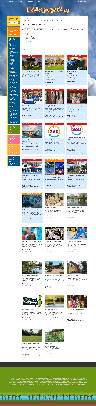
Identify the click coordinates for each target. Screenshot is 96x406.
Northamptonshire (18, 382)
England (28, 18)
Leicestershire (36, 381)
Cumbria (83, 378)
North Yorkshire (63, 384)
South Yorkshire (72, 384)
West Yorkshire (81, 384)
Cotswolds (77, 378)
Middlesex (75, 381)
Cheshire (64, 378)
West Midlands (36, 384)
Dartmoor (11, 379)
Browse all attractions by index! (13, 163)
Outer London (55, 381)
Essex (39, 379)
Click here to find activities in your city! (14, 152)
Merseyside (69, 381)
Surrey (81, 382)
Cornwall (70, 378)
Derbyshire (18, 379)
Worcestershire (49, 384)
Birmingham (34, 378)
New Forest (81, 381)
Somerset (64, 382)
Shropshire (59, 382)
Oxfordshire (45, 382)
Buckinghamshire (46, 378)
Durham (34, 379)
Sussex (85, 382)
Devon (24, 379)
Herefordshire (64, 379)
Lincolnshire (44, 381)
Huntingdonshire (80, 379)
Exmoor (44, 379)
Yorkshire (56, 384)
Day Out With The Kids (50, 399)
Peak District (52, 382)
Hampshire (58, 379)
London (49, 381)
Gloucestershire (50, 379)
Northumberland (28, 382)
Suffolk (77, 382)
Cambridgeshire (57, 378)
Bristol (40, 378)
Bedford (24, 49)
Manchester (63, 381)
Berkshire (28, 378)
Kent (18, 381)
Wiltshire (42, 384)
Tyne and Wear (20, 384)
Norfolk (11, 382)
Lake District (23, 381)
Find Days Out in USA (48, 402)
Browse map (12, 34)
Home (23, 18)
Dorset (29, 379)
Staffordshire (71, 382)
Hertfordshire (72, 379)
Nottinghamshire (37, 382)
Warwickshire (28, 384)
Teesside (13, 384)
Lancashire (29, 381)
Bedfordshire (21, 378)
